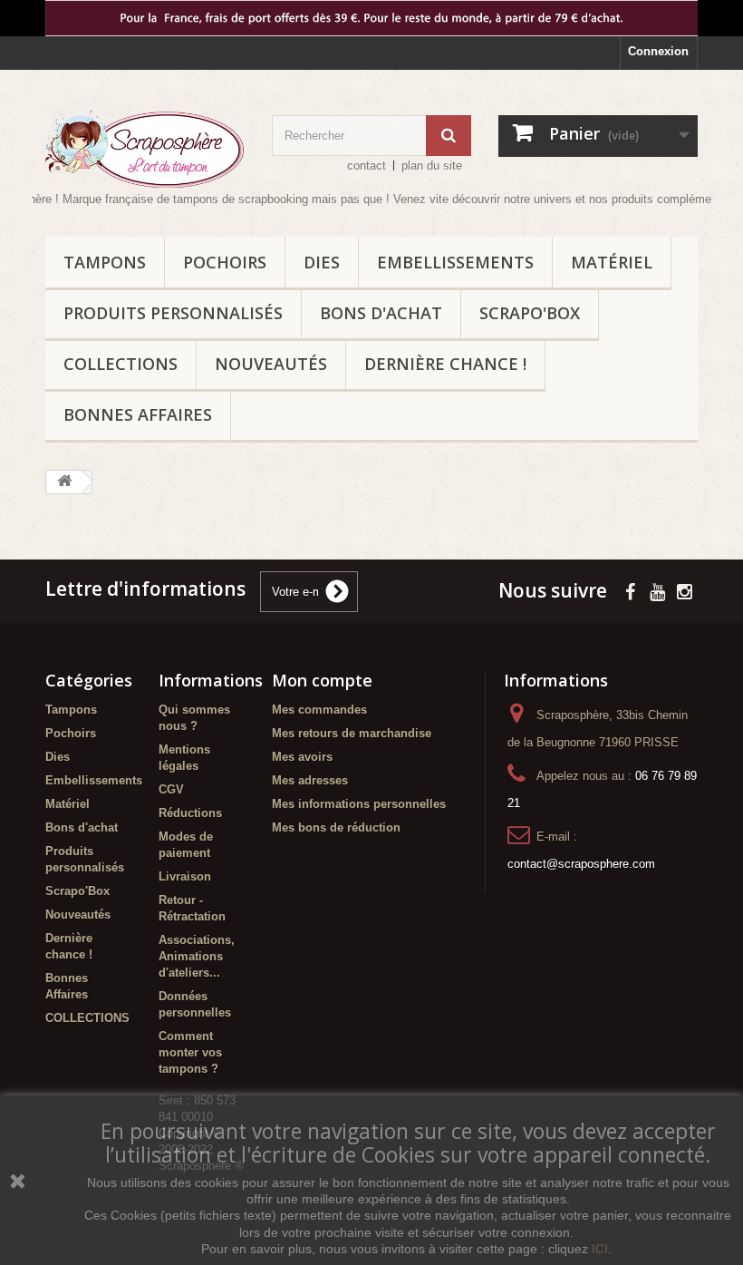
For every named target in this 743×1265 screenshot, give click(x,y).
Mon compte (322, 680)
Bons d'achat (381, 313)
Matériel (611, 262)
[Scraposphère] (145, 148)
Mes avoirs (302, 757)
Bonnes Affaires (137, 414)
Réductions (190, 813)
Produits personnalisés (173, 313)
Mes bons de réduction (336, 827)
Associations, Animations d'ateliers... (197, 956)
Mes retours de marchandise (351, 733)
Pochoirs (224, 262)
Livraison (185, 876)
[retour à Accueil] (64, 482)
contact (366, 165)
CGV (171, 789)
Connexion (658, 51)
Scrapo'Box (529, 313)
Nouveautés (271, 364)
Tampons (104, 262)
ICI (600, 1248)
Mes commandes (319, 709)
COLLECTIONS (120, 364)
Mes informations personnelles (359, 804)
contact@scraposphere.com (581, 864)
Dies (322, 262)
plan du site (431, 165)
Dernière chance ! (445, 364)
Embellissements (455, 262)
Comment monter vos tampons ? (190, 1052)
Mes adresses (310, 780)
